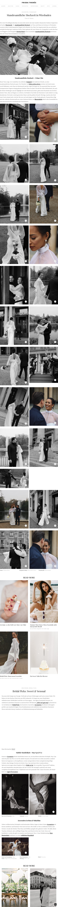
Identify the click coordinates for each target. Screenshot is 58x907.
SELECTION (10, 6)
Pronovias (43, 857)
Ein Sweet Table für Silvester (39, 676)
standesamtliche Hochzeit (22, 25)
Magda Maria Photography (11, 858)
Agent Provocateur (12, 772)
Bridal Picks (32, 688)
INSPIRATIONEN (34, 6)
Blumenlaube (38, 99)
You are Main (45, 816)
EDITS (48, 6)
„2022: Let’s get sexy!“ (43, 702)
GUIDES (17, 6)
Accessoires (38, 705)
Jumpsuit (29, 82)
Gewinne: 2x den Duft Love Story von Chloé (13, 625)
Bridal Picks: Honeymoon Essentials (11, 676)
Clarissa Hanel (20, 31)
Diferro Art (26, 858)
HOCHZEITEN (25, 6)
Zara (29, 857)
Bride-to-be (29, 765)
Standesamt (32, 12)
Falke (13, 816)
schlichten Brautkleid (27, 835)
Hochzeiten (25, 12)
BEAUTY (42, 6)
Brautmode (9, 25)
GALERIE (3, 6)
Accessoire (10, 756)
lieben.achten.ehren (34, 84)
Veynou (26, 816)
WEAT (13, 749)
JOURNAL (54, 6)
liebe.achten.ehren (32, 570)
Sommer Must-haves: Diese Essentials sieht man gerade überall (43, 625)
